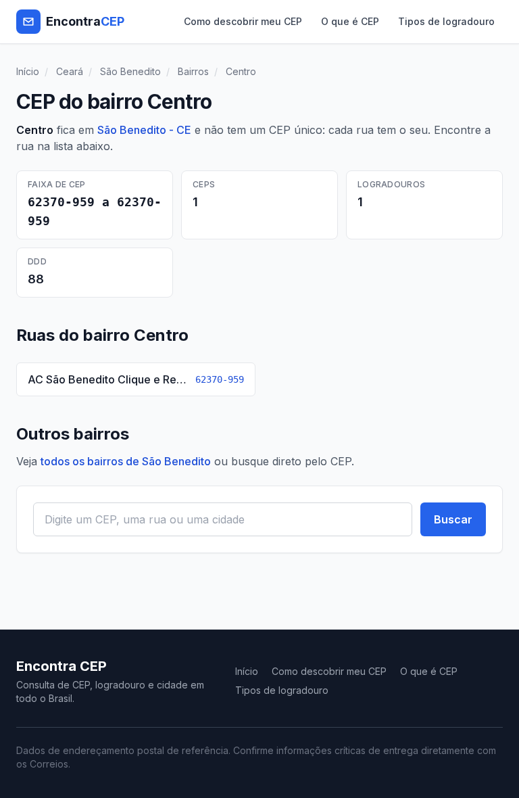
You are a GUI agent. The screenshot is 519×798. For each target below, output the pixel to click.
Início (27, 71)
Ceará (69, 71)
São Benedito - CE (144, 130)
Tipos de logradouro (446, 21)
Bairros (193, 71)
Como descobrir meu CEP (243, 21)
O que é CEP (350, 21)
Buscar (453, 519)
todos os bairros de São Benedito (126, 461)
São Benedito (130, 71)
